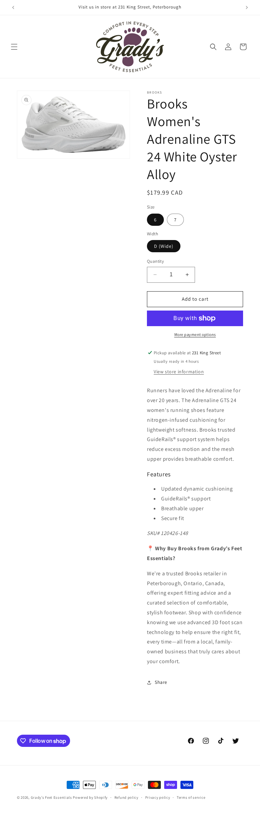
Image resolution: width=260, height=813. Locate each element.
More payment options (195, 334)
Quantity (155, 261)
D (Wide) (163, 246)
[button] (14, 46)
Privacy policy (157, 797)
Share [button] (161, 682)
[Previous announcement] (13, 7)
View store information (179, 372)
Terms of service (191, 797)
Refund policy (126, 797)
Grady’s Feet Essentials (51, 797)
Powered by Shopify (90, 797)
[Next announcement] (246, 7)
